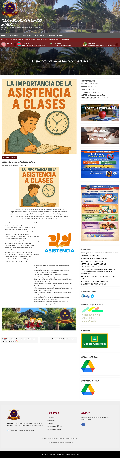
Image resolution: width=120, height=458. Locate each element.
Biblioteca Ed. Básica (54, 426)
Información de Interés (9, 157)
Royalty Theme (74, 455)
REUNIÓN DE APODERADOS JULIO (92, 261)
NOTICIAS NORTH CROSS (55, 35)
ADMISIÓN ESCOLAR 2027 (90, 255)
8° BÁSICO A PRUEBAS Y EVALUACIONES (94, 281)
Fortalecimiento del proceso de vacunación (94, 258)
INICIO (3, 35)
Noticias (50, 423)
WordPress (52, 455)
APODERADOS (13, 35)
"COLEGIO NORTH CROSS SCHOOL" (21, 22)
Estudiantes (51, 417)
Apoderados (51, 420)
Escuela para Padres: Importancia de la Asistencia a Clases (99, 253)
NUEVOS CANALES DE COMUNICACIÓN (94, 284)
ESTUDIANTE (39, 35)
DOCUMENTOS (26, 35)
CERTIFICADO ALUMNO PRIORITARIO (93, 264)
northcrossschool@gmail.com (97, 95)
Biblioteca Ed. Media (54, 429)
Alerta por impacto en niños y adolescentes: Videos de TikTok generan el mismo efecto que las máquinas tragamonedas (98, 271)
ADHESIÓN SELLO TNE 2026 (90, 267)
